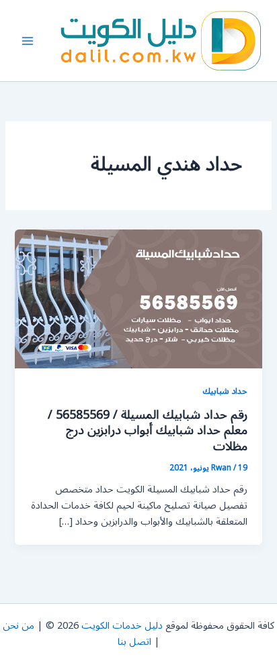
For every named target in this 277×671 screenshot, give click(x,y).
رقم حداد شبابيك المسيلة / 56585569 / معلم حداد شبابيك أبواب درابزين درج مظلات (147, 430)
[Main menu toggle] (27, 41)
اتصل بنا (134, 641)
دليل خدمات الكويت (122, 625)
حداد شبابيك (224, 391)
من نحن (18, 625)
